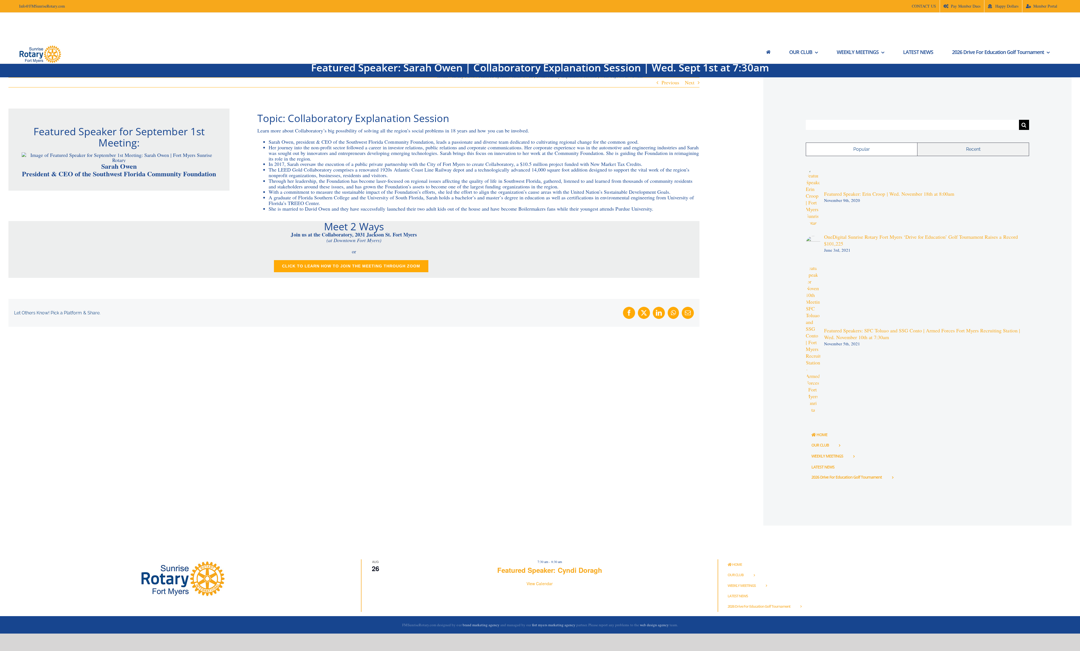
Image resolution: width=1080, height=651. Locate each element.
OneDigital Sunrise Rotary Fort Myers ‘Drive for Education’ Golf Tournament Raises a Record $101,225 (921, 240)
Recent (973, 149)
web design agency (655, 624)
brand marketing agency (481, 624)
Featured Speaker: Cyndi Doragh (549, 570)
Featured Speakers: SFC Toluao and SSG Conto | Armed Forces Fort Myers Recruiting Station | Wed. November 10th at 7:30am (922, 334)
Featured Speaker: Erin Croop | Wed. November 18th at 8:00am (889, 193)
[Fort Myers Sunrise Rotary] (768, 52)
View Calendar (539, 583)
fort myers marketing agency (553, 624)
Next (689, 82)
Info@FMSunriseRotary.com (42, 6)
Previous (670, 82)
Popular (861, 149)
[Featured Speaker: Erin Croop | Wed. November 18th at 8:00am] (813, 171)
